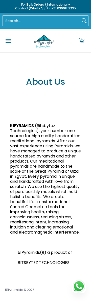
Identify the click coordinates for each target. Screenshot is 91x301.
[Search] (84, 21)
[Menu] (8, 40)
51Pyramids (14, 290)
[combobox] (41, 21)
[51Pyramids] (44, 40)
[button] (81, 40)
